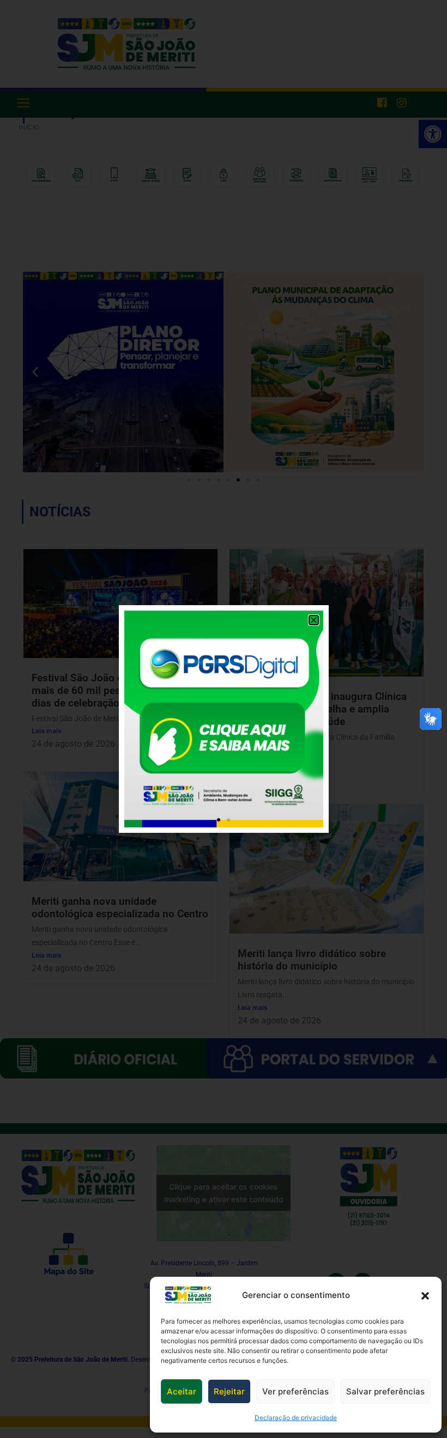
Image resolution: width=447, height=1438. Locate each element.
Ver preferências (295, 1391)
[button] (425, 1295)
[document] (223, 719)
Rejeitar (229, 1391)
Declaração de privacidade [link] (296, 1417)
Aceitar (181, 1391)
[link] (188, 1295)
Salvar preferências (385, 1391)
